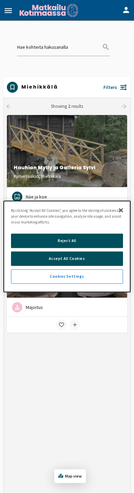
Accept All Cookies (67, 258)
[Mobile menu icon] (8, 10)
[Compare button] (74, 324)
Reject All (67, 240)
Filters (110, 87)
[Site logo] (49, 10)
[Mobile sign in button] (126, 9)
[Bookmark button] (61, 324)
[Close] (121, 210)
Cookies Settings (67, 276)
